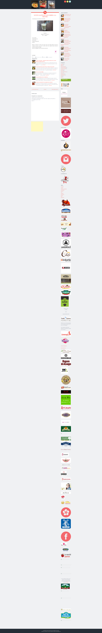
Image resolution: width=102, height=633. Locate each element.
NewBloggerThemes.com (57, 631)
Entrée (45, 57)
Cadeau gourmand (63, 67)
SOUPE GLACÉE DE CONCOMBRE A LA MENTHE (45, 16)
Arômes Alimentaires (64, 345)
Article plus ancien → (55, 89)
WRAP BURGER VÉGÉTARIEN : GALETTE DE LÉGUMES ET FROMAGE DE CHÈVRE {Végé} (66, 26)
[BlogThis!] (33, 55)
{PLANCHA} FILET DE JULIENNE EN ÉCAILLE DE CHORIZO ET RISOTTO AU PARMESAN (66, 36)
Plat (61, 76)
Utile (61, 77)
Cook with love (50, 630)
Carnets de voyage (63, 68)
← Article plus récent (34, 89)
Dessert (62, 70)
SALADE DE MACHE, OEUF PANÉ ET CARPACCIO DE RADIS (45, 66)
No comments (50, 57)
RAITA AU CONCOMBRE (39, 71)
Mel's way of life (39, 57)
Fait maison (62, 194)
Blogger (57, 630)
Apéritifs (62, 193)
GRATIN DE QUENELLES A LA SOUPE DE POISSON (67, 31)
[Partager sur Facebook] (34, 55)
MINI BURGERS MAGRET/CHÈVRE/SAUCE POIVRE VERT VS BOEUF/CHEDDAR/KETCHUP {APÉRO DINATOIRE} (66, 49)
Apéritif (62, 64)
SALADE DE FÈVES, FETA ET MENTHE (42, 77)
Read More (43, 64)
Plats (61, 196)
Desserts (62, 191)
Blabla (62, 65)
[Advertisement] (37, 126)
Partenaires (62, 197)
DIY (61, 192)
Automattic (46, 631)
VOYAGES (62, 186)
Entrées (62, 195)
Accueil (45, 89)
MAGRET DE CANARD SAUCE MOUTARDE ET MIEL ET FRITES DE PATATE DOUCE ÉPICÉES (65, 20)
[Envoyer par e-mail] (32, 55)
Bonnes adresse (63, 66)
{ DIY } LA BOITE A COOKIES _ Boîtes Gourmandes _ (66, 59)
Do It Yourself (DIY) (63, 71)
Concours (62, 69)
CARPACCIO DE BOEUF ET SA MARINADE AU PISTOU (44, 82)
